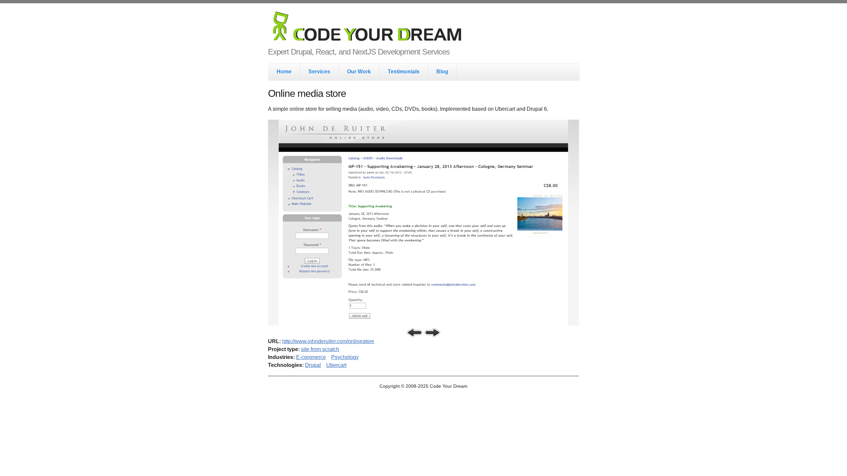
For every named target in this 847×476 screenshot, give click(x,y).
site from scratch (320, 349)
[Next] (432, 332)
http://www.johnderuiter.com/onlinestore (328, 341)
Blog (442, 71)
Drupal (313, 365)
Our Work (359, 71)
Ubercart (336, 365)
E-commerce (311, 357)
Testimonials (404, 71)
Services (319, 71)
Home (284, 71)
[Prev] (414, 332)
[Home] (423, 27)
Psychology (345, 357)
